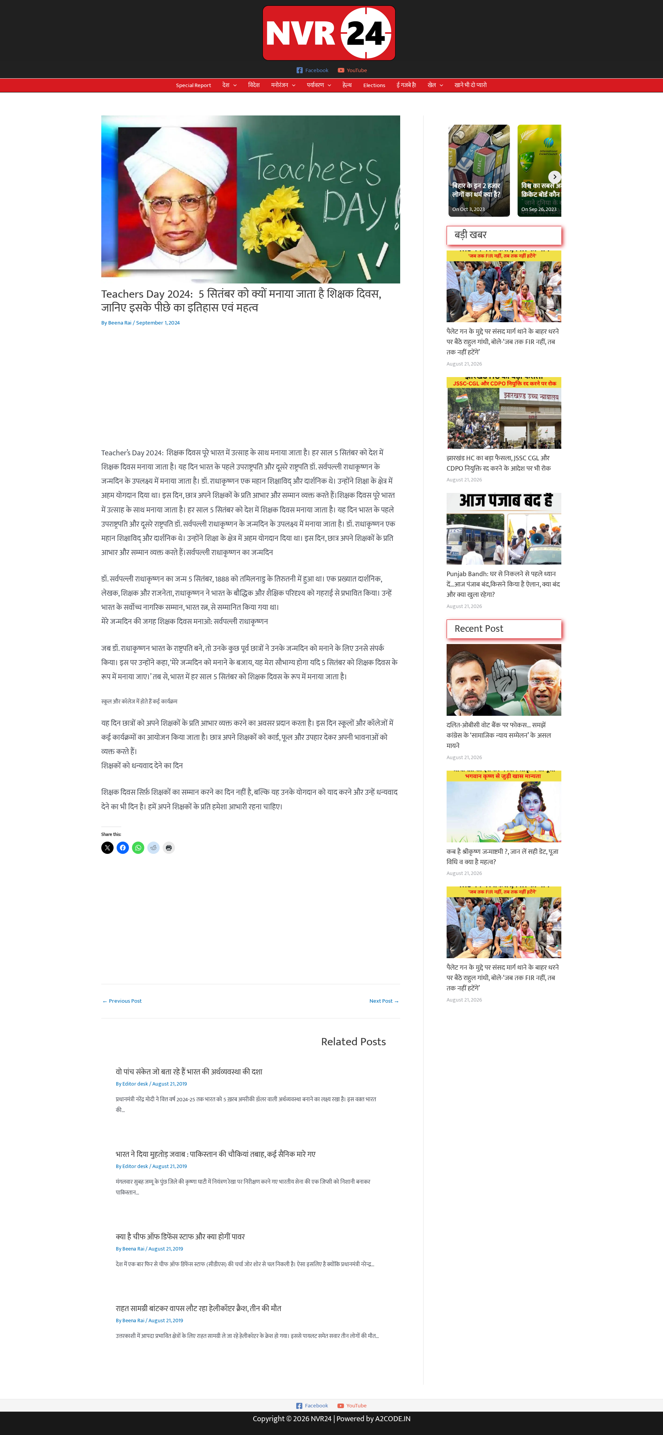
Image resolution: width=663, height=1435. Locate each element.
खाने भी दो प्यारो (471, 85)
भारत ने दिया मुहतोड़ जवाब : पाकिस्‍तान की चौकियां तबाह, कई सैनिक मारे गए (215, 1154)
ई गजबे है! (406, 85)
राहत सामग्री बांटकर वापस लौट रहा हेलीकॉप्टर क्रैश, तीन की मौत (198, 1308)
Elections (374, 85)
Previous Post (122, 1001)
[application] (233, 85)
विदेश (254, 85)
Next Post (384, 1001)
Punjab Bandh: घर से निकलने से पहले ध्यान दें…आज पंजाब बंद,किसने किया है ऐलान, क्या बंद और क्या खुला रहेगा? (503, 584)
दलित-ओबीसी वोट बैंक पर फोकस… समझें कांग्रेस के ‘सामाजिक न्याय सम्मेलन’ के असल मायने (499, 736)
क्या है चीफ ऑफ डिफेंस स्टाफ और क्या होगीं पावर (180, 1237)
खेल (432, 85)
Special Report (193, 85)
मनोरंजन (279, 85)
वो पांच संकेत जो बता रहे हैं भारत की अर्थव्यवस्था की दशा (189, 1072)
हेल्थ (347, 85)
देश (226, 85)
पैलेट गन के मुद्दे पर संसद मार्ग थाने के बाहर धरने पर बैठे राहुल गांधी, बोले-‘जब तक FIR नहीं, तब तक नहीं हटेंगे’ (503, 342)
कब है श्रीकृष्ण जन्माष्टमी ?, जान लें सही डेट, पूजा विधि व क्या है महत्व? (502, 857)
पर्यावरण (315, 85)
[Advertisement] (250, 392)
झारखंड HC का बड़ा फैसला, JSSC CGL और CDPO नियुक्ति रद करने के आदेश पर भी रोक (499, 463)
